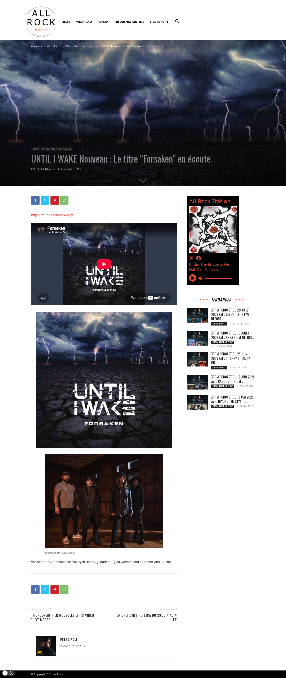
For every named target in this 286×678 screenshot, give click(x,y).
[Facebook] (35, 200)
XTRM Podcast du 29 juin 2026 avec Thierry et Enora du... (230, 358)
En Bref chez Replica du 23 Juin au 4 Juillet (147, 617)
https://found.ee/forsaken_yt (52, 215)
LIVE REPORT (219, 323)
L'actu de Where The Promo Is (72, 46)
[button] (8, 673)
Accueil (35, 46)
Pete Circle (44, 168)
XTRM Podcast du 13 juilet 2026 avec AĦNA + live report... (232, 335)
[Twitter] (45, 200)
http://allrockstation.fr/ (72, 645)
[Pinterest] (54, 200)
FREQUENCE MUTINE (223, 342)
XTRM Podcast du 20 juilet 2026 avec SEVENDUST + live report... (230, 314)
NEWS (47, 46)
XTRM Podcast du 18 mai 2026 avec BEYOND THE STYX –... (232, 399)
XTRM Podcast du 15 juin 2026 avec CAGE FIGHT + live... (233, 379)
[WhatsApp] (64, 200)
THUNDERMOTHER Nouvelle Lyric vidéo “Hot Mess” (62, 617)
